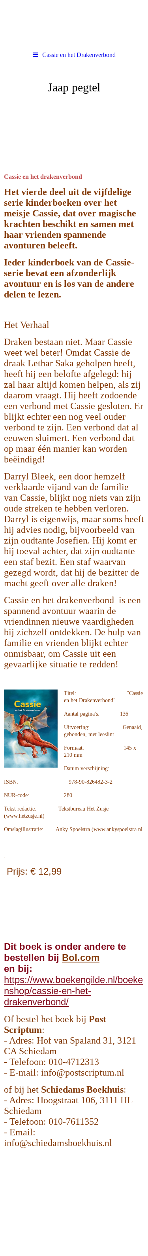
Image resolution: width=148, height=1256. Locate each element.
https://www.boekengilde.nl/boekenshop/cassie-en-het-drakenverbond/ (73, 990)
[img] (74, 108)
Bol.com (80, 957)
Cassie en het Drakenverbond (79, 54)
